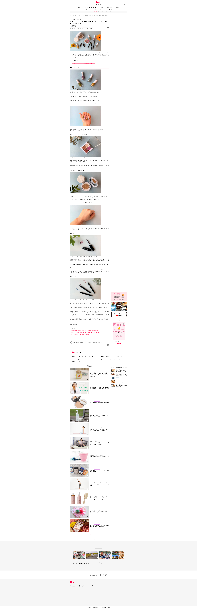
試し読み (119, 343)
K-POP (83, 358)
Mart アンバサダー (88, 9)
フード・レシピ (85, 7)
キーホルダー (80, 361)
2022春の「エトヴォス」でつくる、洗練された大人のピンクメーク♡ (83, 63)
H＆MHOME (114, 356)
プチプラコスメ (73, 28)
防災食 (115, 359)
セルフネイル (79, 28)
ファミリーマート (85, 28)
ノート (82, 359)
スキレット (93, 356)
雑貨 (79, 7)
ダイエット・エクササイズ (109, 11)
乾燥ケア (106, 358)
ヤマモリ (110, 358)
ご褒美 (98, 356)
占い (105, 9)
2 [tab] (99, 566)
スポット (92, 7)
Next (125, 554)
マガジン (110, 9)
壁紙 (79, 359)
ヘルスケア (101, 11)
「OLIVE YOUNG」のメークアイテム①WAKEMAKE (80, 334)
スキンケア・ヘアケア (87, 11)
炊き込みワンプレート (76, 356)
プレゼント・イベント (97, 9)
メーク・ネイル (95, 11)
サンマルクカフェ (97, 359)
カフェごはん (90, 359)
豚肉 (102, 359)
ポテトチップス (120, 359)
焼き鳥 (105, 359)
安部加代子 (74, 361)
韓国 (102, 358)
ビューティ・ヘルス (100, 7)
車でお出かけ (74, 359)
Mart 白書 (117, 7)
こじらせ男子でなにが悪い (105, 356)
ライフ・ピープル (109, 7)
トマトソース (78, 358)
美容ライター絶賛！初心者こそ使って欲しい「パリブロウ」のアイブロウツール (85, 330)
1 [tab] (97, 566)
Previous (71, 554)
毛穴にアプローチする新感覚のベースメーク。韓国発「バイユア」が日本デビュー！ (86, 332)
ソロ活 (88, 356)
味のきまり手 (119, 356)
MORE (90, 534)
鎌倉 (86, 359)
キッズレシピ (83, 356)
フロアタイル (110, 359)
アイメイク (91, 28)
